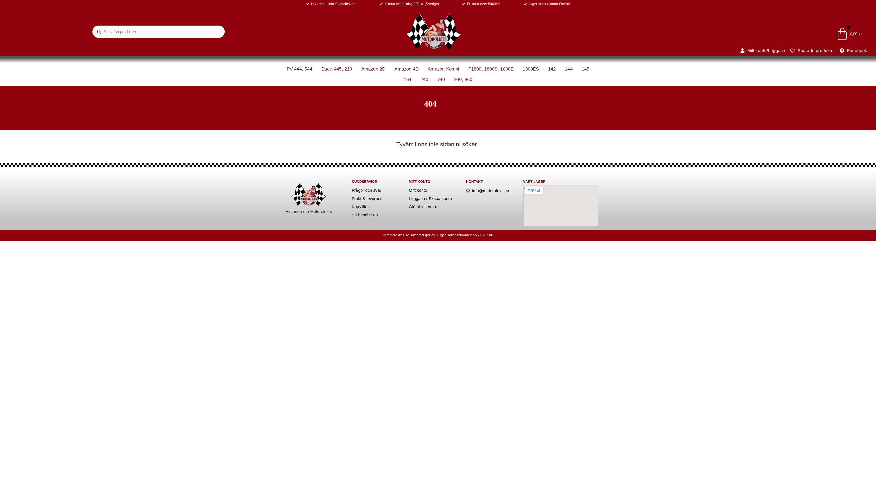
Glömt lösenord (423, 207)
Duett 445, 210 (336, 68)
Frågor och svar (366, 190)
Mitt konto (418, 190)
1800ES (531, 68)
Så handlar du (365, 215)
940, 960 (463, 79)
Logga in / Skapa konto (430, 198)
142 (552, 68)
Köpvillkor (361, 207)
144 (569, 68)
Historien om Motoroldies (308, 211)
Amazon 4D (406, 68)
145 (585, 68)
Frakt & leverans (367, 198)
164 (408, 79)
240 (424, 79)
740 (441, 79)
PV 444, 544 (299, 68)
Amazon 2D (373, 68)
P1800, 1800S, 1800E (491, 68)
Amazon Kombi (443, 68)
